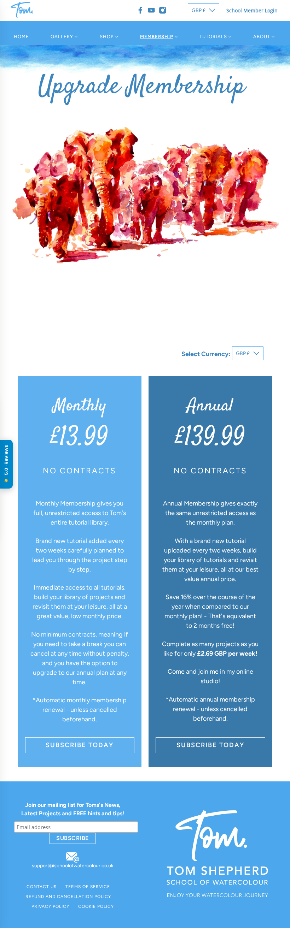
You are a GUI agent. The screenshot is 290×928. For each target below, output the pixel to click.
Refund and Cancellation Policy (68, 896)
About (261, 36)
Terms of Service (87, 886)
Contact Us (42, 886)
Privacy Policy (50, 906)
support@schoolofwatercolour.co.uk (73, 866)
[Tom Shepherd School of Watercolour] (22, 15)
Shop (107, 36)
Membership (156, 36)
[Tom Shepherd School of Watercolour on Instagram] (163, 10)
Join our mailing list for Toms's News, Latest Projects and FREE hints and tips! (72, 809)
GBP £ (198, 10)
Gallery (62, 36)
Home (21, 36)
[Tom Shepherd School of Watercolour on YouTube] (151, 10)
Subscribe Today (80, 745)
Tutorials (213, 36)
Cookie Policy (96, 906)
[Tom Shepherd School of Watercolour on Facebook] (140, 10)
